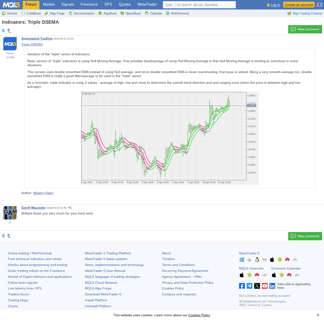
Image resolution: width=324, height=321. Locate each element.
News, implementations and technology (114, 265)
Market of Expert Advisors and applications (40, 277)
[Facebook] (242, 286)
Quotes (125, 4)
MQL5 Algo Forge (98, 288)
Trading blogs (18, 300)
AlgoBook (110, 13)
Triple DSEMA (31, 44)
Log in (275, 5)
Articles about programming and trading (37, 265)
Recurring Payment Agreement (185, 271)
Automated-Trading (37, 38)
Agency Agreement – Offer (182, 277)
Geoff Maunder (33, 207)
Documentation (84, 13)
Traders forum (18, 294)
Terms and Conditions (178, 265)
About (166, 253)
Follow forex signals (22, 282)
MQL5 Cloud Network (101, 282)
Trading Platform (108, 253)
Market (49, 4)
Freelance (89, 4)
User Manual (105, 271)
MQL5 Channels (251, 268)
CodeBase (34, 13)
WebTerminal (180, 13)
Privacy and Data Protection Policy (187, 282)
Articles (12, 13)
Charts (13, 306)
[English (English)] (319, 2)
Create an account (299, 5)
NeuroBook (133, 13)
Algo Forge (57, 13)
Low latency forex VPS (25, 288)
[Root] (3, 30)
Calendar (156, 13)
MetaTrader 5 (249, 253)
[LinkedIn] (272, 286)
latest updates (106, 259)
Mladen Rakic (43, 193)
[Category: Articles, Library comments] (9, 31)
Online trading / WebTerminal (29, 253)
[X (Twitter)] (257, 286)
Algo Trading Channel (307, 13)
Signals (67, 4)
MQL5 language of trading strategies (112, 277)
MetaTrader (147, 4)
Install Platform (96, 300)
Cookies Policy (173, 288)
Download (103, 294)
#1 (70, 207)
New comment (308, 29)
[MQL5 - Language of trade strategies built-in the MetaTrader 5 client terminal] (11, 5)
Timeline (168, 259)
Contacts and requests (179, 294)
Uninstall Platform (98, 306)
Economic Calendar (286, 268)
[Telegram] (249, 286)
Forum (31, 4)
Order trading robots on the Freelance (36, 271)
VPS (108, 4)
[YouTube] (265, 286)
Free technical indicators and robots (35, 259)
